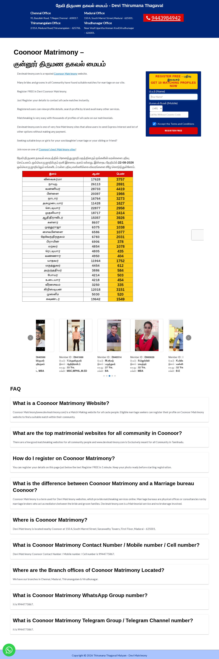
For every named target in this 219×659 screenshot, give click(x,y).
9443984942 (166, 18)
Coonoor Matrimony (65, 73)
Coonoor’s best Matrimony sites (57, 149)
